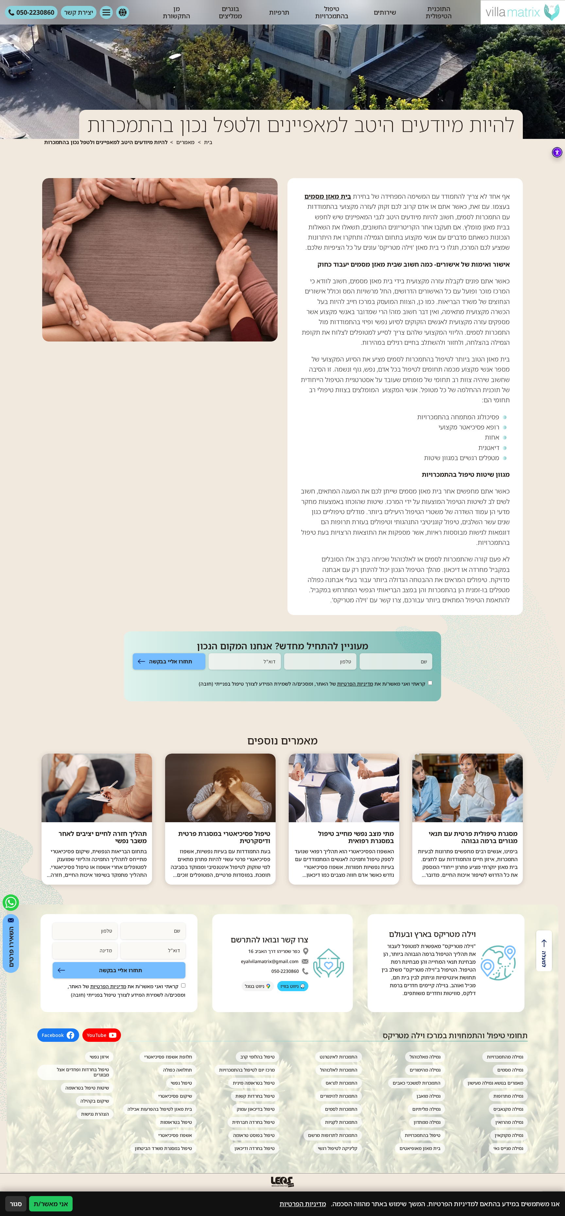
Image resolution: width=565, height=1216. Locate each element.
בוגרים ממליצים (230, 12)
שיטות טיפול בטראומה (87, 1088)
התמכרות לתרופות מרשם (332, 1135)
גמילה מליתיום (426, 1109)
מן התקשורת (176, 12)
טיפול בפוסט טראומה (254, 1135)
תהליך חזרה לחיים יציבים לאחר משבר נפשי (103, 837)
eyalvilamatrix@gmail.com (270, 961)
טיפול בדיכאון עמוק (256, 1109)
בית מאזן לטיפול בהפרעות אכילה (160, 1109)
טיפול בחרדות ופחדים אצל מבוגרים (83, 1072)
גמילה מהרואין (509, 1122)
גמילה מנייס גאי (508, 1148)
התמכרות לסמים (341, 1109)
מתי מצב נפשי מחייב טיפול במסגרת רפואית (356, 837)
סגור (16, 1203)
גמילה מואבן (428, 1096)
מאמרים (185, 142)
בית (208, 142)
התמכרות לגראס (341, 1083)
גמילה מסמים (510, 1070)
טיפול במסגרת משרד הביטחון (163, 1148)
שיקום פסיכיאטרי (175, 1096)
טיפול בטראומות (176, 1122)
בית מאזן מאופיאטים (420, 1148)
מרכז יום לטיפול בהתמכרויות (247, 1070)
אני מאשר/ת (51, 1203)
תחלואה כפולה (177, 1070)
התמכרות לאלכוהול (338, 1070)
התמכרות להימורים (338, 1096)
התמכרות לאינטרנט (338, 1057)
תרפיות (279, 12)
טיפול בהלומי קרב (257, 1057)
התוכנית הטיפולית (439, 12)
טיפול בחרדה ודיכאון (254, 1148)
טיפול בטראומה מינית (254, 1083)
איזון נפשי (99, 1057)
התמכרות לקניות (341, 1122)
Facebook (53, 1035)
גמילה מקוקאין (509, 1135)
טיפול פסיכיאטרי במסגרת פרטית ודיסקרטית (224, 837)
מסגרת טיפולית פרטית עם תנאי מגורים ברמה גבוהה (473, 837)
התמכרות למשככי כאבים (416, 1083)
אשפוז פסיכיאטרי (175, 1135)
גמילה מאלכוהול (425, 1057)
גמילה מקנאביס (508, 1109)
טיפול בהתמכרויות (331, 12)
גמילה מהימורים (425, 1070)
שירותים (385, 12)
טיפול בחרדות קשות (255, 1096)
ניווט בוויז (290, 986)
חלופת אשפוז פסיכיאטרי (168, 1057)
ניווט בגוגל (254, 986)
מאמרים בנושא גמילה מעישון (495, 1083)
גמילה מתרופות (508, 1096)
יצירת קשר (78, 12)
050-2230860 (285, 971)
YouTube (96, 1035)
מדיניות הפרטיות (355, 683)
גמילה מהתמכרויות (505, 1057)
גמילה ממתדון (427, 1122)
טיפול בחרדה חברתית (253, 1122)
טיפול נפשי (181, 1083)
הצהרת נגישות (95, 1114)
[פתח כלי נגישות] (557, 152)
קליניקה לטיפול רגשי (337, 1148)
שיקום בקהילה (94, 1101)
